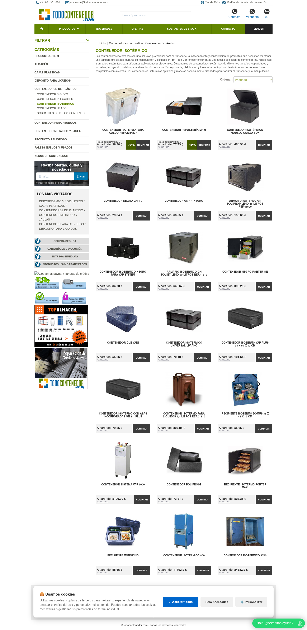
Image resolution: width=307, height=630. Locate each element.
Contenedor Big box (52, 94)
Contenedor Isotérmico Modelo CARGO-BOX (245, 131)
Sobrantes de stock (182, 28)
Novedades (104, 28)
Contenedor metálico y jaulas (58, 131)
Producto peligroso (50, 139)
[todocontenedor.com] (66, 13)
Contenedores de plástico (55, 89)
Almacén (41, 64)
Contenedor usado (51, 108)
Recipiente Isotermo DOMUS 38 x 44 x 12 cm (245, 415)
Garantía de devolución (64, 249)
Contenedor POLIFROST (184, 484)
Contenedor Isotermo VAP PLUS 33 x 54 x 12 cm (245, 344)
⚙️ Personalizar (251, 602)
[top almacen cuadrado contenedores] (61, 326)
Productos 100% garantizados (65, 264)
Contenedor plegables (55, 99)
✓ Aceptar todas (181, 601)
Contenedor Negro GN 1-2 (123, 201)
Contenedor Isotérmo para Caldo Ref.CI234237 (123, 131)
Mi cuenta (252, 17)
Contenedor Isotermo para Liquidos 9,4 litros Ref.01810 (184, 415)
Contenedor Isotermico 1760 (245, 555)
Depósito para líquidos (52, 80)
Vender (259, 28)
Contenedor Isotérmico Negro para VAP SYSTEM (123, 273)
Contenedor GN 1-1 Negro (184, 201)
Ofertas (137, 28)
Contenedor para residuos (55, 123)
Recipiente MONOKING (123, 555)
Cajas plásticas (47, 72)
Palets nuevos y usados (53, 147)
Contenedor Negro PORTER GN (245, 271)
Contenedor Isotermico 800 (184, 555)
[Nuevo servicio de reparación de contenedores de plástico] (61, 368)
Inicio (102, 43)
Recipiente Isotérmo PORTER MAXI (245, 486)
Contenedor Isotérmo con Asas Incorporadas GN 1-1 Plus (123, 415)
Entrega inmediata (65, 256)
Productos (67, 28)
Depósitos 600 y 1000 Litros (61, 201)
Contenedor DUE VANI (123, 342)
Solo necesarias (217, 602)
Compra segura (64, 241)
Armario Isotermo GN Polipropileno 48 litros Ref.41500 (245, 203)
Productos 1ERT (46, 56)
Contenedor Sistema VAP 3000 (123, 484)
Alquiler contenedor (51, 156)
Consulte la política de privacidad (52, 182)
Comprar (143, 144)
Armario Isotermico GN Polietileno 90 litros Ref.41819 (184, 273)
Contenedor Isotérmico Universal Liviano (184, 344)
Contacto (234, 17)
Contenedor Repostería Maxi (184, 130)
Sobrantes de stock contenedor (62, 113)
